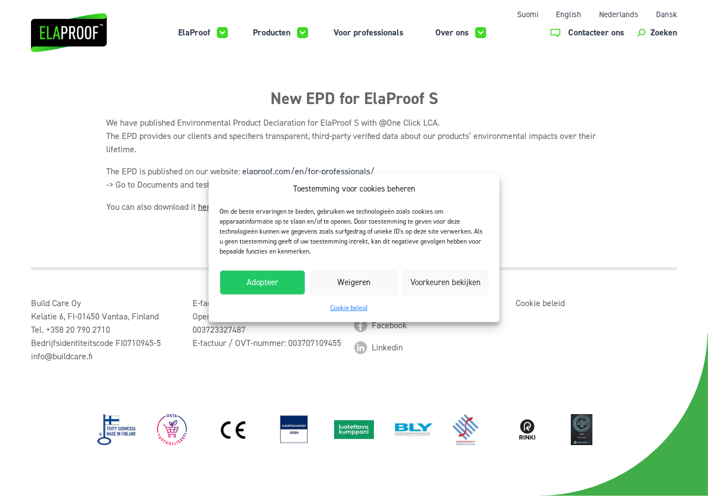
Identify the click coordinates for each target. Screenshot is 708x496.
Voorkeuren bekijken (445, 282)
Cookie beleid (348, 307)
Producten (271, 32)
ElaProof (194, 32)
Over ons (451, 32)
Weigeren (354, 282)
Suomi (527, 14)
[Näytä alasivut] (222, 32)
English (568, 14)
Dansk (666, 14)
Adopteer (262, 282)
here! (207, 207)
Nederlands (618, 14)
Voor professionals (368, 32)
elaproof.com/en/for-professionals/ (308, 171)
